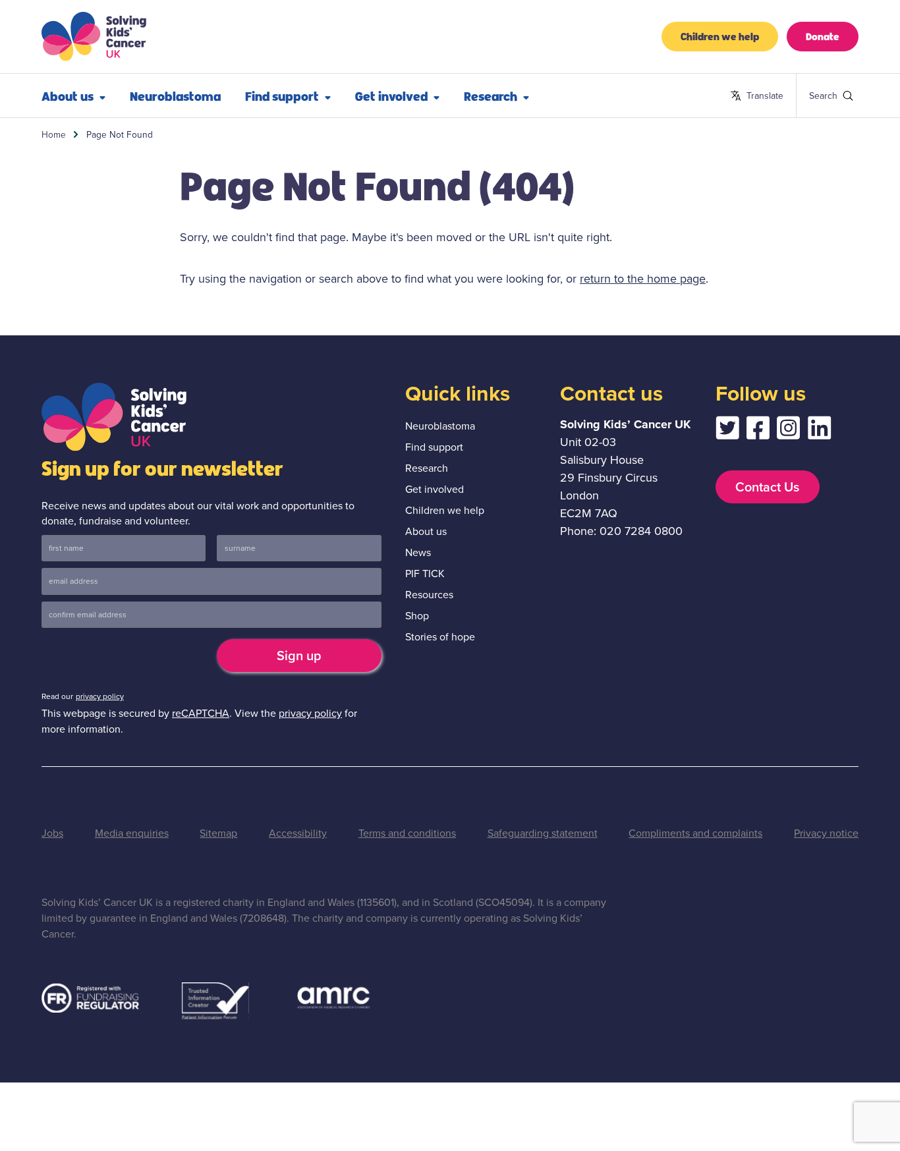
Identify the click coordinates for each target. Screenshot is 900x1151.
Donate (822, 36)
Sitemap (218, 833)
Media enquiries (132, 833)
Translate (756, 96)
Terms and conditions (407, 833)
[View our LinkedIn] (819, 431)
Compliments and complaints (695, 833)
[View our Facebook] (758, 431)
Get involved (391, 95)
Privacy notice (826, 833)
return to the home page (643, 278)
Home (54, 134)
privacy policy (100, 696)
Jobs (52, 833)
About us (68, 95)
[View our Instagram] (789, 431)
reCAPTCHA (200, 713)
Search (815, 95)
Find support (282, 95)
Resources (429, 594)
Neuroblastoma (175, 95)
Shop (417, 615)
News (418, 552)
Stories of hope (440, 636)
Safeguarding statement (543, 833)
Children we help (720, 36)
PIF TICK (425, 573)
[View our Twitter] (727, 431)
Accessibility (298, 833)
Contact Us (767, 487)
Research (490, 95)
